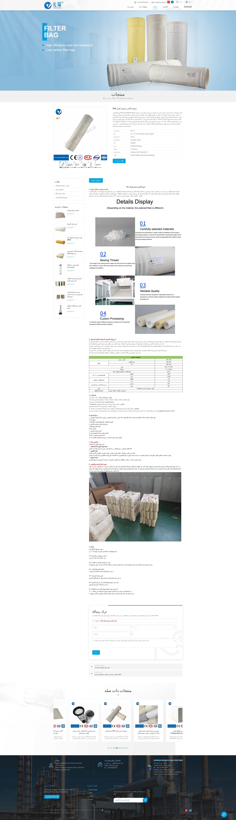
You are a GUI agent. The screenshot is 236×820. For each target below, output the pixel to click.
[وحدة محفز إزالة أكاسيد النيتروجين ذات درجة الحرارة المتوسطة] (60, 296)
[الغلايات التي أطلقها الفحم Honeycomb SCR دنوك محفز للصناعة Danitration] (134, 714)
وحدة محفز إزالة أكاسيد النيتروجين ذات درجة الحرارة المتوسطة (75, 294)
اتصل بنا (175, 7)
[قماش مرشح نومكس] (60, 215)
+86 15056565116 (142, 2)
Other (114, 98)
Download (188, 7)
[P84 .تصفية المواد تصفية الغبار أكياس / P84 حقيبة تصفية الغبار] (166, 714)
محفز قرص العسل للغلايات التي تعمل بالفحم (74, 280)
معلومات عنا (143, 7)
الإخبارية (165, 7)
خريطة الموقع (57, 813)
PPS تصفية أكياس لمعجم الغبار (108, 621)
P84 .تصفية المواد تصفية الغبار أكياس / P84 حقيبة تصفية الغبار (166, 732)
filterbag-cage (113, 766)
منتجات (155, 7)
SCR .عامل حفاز (60, 193)
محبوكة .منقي (59, 189)
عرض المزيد (70, 214)
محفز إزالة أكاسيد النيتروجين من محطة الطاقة (75, 252)
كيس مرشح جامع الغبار (62, 185)
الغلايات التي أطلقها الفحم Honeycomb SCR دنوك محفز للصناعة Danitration (134, 732)
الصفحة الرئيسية (93, 790)
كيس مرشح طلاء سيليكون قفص (74, 307)
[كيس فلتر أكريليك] (60, 228)
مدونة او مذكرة (48, 813)
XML (63, 813)
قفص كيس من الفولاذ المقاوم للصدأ (73, 266)
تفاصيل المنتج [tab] (96, 180)
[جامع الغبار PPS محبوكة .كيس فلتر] (69, 714)
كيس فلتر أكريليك (72, 224)
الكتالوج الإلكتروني (51, 797)
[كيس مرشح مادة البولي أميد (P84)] (60, 242)
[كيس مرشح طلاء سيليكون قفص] (60, 310)
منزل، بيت (130, 7)
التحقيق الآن (118, 161)
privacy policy (70, 813)
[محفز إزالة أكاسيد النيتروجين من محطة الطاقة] (60, 256)
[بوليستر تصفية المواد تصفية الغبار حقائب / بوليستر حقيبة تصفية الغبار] (102, 714)
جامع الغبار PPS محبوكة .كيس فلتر (69, 731)
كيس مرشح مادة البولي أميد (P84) (74, 239)
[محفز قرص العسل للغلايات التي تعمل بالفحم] (60, 283)
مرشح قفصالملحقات (61, 197)
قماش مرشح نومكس (73, 210)
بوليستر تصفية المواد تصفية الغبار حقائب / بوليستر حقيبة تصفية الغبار (102, 732)
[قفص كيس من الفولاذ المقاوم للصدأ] (60, 269)
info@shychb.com (160, 2)
